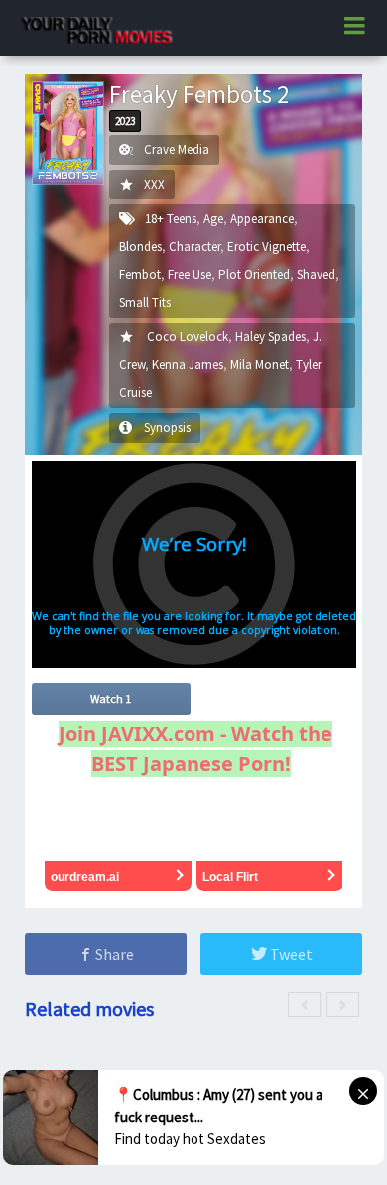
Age (213, 218)
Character (194, 246)
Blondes (140, 246)
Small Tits (145, 302)
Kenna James (187, 364)
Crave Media (176, 149)
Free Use (189, 274)
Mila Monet (259, 364)
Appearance (262, 218)
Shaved (316, 274)
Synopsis (167, 427)
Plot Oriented (254, 274)
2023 (125, 121)
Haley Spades (270, 337)
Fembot (140, 274)
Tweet (290, 954)
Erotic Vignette (266, 246)
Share (113, 954)
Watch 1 (110, 698)
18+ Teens (170, 218)
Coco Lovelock (187, 337)
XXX (154, 184)
